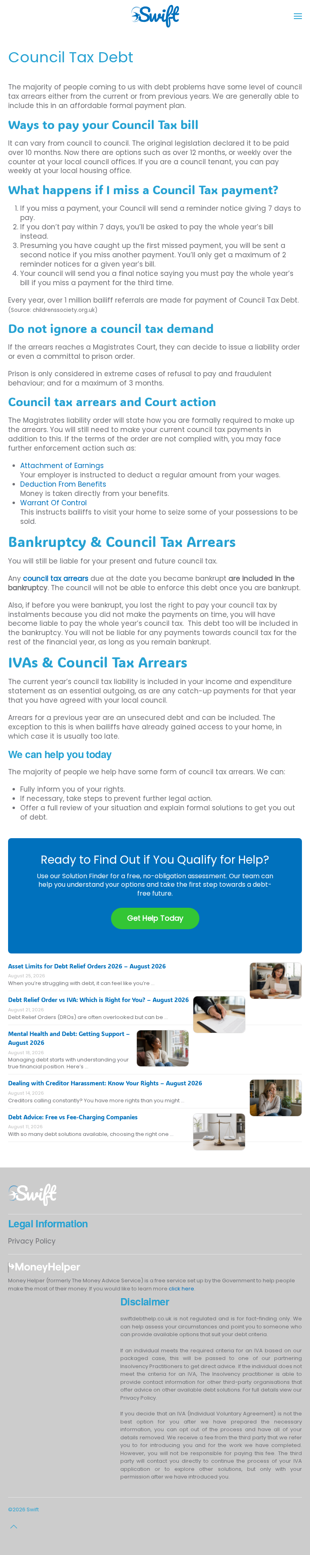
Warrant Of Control (53, 503)
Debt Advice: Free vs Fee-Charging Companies (73, 1117)
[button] (298, 16)
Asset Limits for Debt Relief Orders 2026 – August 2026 (87, 966)
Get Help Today (155, 918)
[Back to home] (155, 16)
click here (181, 1288)
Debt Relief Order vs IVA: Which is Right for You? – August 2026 (98, 1000)
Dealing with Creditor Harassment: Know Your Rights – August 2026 (105, 1083)
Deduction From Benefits (63, 484)
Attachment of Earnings (62, 465)
